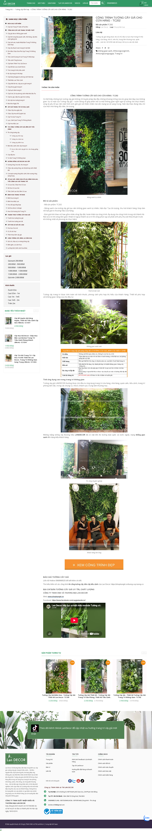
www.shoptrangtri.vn (56, 597)
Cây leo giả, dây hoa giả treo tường (19, 97)
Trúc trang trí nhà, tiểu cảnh (16, 70)
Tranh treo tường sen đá (15, 221)
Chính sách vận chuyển (105, 767)
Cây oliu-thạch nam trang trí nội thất (19, 48)
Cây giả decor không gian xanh (17, 33)
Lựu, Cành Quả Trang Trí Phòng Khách (19, 120)
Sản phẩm (49, 763)
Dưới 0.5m (12, 290)
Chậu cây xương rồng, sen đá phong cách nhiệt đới (22, 169)
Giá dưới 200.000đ (15, 261)
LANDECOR (80, 435)
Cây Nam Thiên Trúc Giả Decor (17, 63)
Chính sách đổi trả (104, 763)
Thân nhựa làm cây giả (15, 235)
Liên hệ (48, 771)
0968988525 (112, 3)
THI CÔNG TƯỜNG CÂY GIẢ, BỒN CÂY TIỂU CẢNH (21, 128)
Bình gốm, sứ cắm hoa (15, 245)
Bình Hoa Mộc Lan (13, 201)
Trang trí (118, 53)
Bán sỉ (48, 767)
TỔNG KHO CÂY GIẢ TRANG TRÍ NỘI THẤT (21, 30)
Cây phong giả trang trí (15, 87)
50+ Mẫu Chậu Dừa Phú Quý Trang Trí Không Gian (21, 52)
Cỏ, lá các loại (12, 231)
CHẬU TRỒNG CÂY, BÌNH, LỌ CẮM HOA (20, 238)
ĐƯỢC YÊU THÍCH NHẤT (15, 311)
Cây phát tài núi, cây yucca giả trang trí (20, 83)
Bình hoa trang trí (13, 198)
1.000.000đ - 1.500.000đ (17, 271)
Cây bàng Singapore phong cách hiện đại (20, 77)
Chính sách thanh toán (105, 759)
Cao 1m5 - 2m (13, 300)
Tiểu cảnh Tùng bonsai (15, 60)
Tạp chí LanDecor (65, 3)
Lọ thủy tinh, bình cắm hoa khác (17, 248)
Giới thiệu (41, 3)
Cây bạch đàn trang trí (14, 90)
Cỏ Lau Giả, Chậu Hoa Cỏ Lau (17, 185)
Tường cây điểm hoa (18, 142)
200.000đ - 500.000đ (16, 264)
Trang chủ (49, 759)
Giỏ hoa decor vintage (15, 208)
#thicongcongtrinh (121, 51)
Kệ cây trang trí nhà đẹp (15, 73)
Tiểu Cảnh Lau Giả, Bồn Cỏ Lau (17, 191)
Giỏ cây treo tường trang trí (16, 100)
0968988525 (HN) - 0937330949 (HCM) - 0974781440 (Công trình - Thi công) (72, 800)
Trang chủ (31, 3)
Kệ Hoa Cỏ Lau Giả (13, 188)
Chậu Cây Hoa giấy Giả (15, 110)
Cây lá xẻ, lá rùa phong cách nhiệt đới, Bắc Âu (22, 93)
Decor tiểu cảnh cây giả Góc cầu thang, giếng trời (25, 150)
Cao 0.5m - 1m (14, 293)
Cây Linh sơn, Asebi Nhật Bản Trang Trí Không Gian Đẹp (22, 43)
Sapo (56, 824)
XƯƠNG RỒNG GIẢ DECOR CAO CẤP (19, 161)
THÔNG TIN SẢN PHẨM (50, 87)
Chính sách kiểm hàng (105, 775)
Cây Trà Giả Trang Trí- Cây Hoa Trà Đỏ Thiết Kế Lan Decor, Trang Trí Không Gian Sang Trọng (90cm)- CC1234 (25, 358)
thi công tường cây (76, 584)
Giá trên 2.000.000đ (16, 277)
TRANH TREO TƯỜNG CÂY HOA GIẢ (19, 215)
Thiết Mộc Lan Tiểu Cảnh (15, 80)
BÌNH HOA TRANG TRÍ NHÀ (16, 195)
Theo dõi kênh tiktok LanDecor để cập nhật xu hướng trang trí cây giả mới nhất (74, 730)
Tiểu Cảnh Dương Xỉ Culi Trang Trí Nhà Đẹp (21, 57)
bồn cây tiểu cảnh (91, 584)
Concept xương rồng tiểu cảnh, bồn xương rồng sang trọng (22, 175)
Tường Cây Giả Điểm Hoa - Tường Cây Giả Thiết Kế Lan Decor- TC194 (58, 696)
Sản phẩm (52, 3)
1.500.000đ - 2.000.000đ (17, 274)
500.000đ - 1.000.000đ (17, 267)
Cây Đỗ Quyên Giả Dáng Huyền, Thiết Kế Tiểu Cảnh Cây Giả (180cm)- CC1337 (26, 320)
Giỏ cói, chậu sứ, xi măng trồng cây (18, 241)
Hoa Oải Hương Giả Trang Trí (17, 211)
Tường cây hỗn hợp (17, 136)
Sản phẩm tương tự (51, 653)
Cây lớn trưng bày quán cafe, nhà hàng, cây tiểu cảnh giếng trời (22, 38)
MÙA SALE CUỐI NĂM (14, 23)
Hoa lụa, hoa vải (13, 228)
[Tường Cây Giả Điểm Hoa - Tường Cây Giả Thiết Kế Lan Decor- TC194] (59, 676)
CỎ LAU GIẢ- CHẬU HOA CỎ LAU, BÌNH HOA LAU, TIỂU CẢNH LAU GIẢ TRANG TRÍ (23, 180)
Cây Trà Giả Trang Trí (14, 117)
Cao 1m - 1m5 (13, 296)
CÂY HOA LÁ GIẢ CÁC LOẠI (16, 225)
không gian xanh (105, 51)
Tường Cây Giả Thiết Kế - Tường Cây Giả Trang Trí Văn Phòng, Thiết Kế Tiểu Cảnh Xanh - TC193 (94, 697)
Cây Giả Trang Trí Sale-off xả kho (18, 27)
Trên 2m (11, 303)
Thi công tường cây (13, 132)
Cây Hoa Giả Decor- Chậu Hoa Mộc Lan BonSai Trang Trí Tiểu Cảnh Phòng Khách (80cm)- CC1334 (25, 339)
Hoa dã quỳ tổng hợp (14, 205)
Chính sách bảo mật (104, 771)
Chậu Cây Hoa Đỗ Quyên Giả (17, 114)
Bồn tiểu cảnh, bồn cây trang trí (17, 146)
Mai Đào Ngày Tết (13, 104)
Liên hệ (85, 3)
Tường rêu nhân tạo (17, 139)
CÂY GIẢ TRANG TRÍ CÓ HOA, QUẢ (18, 107)
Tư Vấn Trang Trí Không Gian (17, 158)
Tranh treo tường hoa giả (15, 218)
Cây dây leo (11, 155)
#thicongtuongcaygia (105, 53)
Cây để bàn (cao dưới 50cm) (16, 67)
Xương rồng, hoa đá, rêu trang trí (18, 165)
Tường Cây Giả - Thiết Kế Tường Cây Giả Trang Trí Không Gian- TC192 (129, 696)
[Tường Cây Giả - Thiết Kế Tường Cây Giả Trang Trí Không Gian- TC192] (129, 676)
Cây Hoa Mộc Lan (13, 124)
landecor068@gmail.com (56, 805)
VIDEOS (77, 3)
